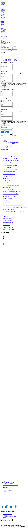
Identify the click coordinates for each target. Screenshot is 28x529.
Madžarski (3, 8)
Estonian (2, 22)
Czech (2, 28)
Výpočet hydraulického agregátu (12, 143)
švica (2, 32)
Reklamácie (5, 492)
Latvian (2, 24)
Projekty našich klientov (8, 146)
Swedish (2, 21)
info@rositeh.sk (16, 520)
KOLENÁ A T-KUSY (8, 483)
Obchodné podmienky (7, 514)
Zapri (2, 151)
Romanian (3, 19)
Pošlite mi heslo (8, 130)
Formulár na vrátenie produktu (9, 516)
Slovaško (2, 11)
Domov (4, 481)
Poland (2, 26)
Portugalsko (3, 17)
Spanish (2, 18)
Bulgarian (3, 30)
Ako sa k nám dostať (7, 139)
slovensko (3, 3)
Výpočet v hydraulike (7, 141)
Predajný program (4, 149)
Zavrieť (9, 50)
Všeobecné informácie (7, 490)
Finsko (2, 15)
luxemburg (3, 31)
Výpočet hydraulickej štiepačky (12, 142)
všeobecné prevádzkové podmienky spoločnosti (16, 83)
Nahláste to (14, 50)
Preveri (2, 101)
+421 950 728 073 (6, 520)
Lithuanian (3, 25)
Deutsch (2, 4)
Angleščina (3, 9)
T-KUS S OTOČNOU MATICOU (10, 485)
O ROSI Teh (5, 137)
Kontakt (4, 140)
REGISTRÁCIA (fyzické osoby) (10, 59)
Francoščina (3, 12)
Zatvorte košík (4, 43)
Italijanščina (3, 10)
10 (3, 245)
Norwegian (3, 14)
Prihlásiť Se (7, 86)
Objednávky (5, 491)
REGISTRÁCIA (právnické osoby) (10, 60)
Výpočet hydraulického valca (12, 145)
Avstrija (2, 5)
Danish (2, 16)
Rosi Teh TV (6, 147)
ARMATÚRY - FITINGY (8, 482)
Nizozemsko (3, 29)
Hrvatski (2, 6)
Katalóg (4, 517)
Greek (2, 23)
